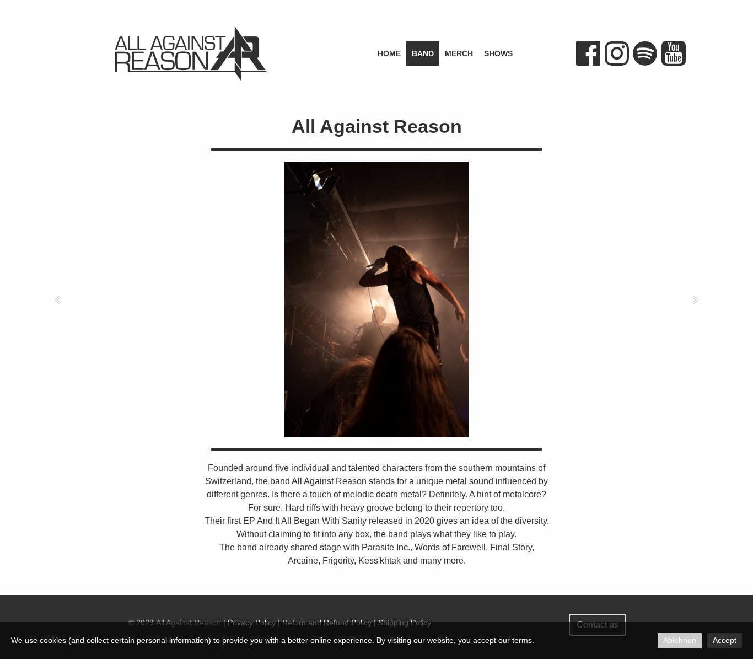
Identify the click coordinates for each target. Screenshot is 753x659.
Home (389, 53)
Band (423, 53)
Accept (724, 640)
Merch (459, 53)
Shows (498, 53)
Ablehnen (679, 640)
